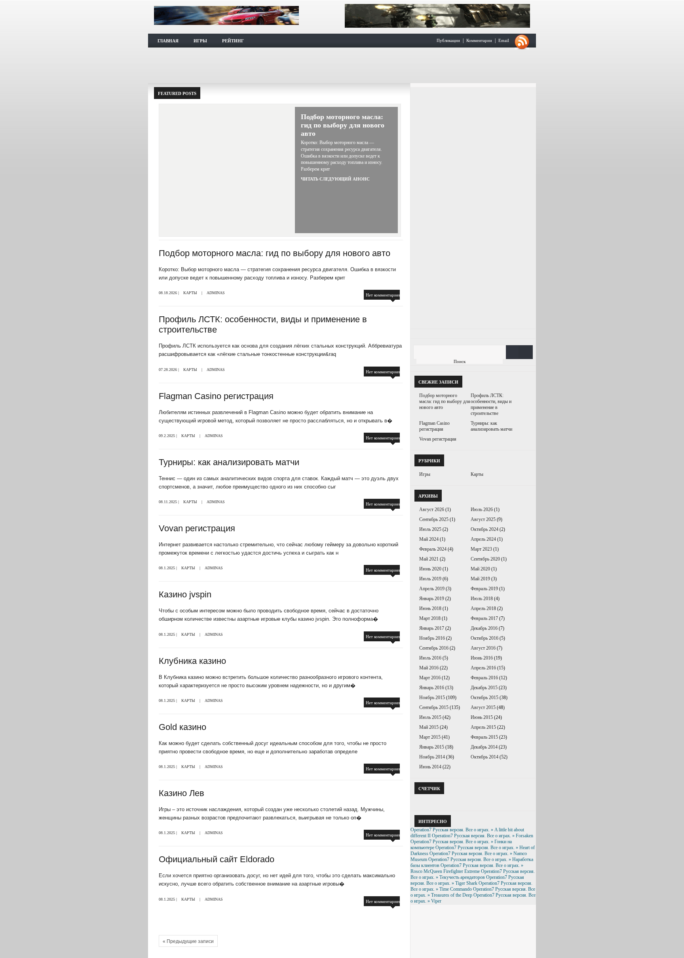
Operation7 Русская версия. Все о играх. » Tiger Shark (467, 880)
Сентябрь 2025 (433, 519)
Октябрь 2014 (484, 757)
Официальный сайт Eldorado (216, 859)
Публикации (448, 40)
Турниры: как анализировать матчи (229, 462)
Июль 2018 (482, 598)
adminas (216, 293)
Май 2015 (429, 727)
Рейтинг (233, 40)
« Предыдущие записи (188, 941)
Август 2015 (483, 707)
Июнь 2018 (430, 608)
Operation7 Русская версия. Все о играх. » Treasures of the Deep (472, 892)
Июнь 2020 (430, 569)
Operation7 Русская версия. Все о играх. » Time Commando (471, 886)
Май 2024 (429, 539)
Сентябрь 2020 (485, 559)
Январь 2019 (431, 598)
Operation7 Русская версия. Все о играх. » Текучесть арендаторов (472, 874)
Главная (168, 40)
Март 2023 (481, 549)
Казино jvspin (185, 594)
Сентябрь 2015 (433, 707)
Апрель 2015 (483, 727)
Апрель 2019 (432, 588)
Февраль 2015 (484, 737)
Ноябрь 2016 (432, 638)
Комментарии (479, 40)
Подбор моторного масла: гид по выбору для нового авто (342, 125)
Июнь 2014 (430, 767)
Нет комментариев (383, 295)
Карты (190, 293)
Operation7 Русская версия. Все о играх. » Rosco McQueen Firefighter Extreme (466, 868)
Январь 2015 (431, 747)
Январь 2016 (431, 687)
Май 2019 (480, 579)
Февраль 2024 (432, 549)
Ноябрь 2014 (432, 757)
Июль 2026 (482, 509)
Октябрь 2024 (484, 529)
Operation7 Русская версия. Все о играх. (226, 15)
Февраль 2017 (484, 618)
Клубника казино (192, 661)
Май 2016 (429, 668)
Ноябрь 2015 (432, 697)
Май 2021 (429, 559)
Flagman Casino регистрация (216, 396)
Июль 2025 (430, 529)
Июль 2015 (430, 717)
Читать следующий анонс (335, 179)
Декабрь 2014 (484, 747)
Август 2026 (431, 509)
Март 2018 (430, 618)
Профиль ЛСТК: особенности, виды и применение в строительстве (491, 404)
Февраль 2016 (484, 677)
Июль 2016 (430, 658)
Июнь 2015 (482, 717)
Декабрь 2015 (484, 687)
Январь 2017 (431, 628)
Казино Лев (181, 793)
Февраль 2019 (484, 588)
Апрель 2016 (483, 668)
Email (503, 40)
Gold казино (182, 727)
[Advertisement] (342, 65)
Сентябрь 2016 (433, 648)
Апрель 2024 (483, 539)
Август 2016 (483, 648)
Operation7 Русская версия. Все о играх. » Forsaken (482, 835)
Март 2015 (430, 737)
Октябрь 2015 (484, 697)
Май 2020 (480, 569)
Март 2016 (430, 677)
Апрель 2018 (483, 608)
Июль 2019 (430, 579)
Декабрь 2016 (484, 628)
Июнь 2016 (482, 658)
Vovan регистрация (197, 528)
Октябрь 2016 (484, 638)
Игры (200, 40)
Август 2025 (483, 519)
